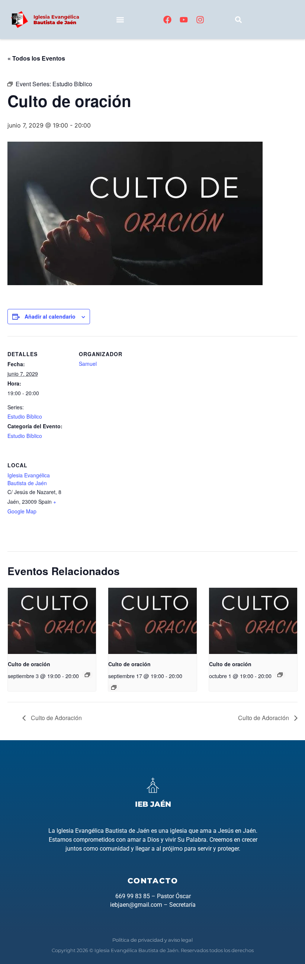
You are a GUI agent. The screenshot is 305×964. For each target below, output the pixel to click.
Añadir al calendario (50, 316)
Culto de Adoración (55, 717)
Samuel (88, 363)
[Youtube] (184, 20)
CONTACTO (153, 880)
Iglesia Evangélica (56, 19)
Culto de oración (29, 664)
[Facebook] (167, 20)
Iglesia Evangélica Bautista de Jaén (28, 479)
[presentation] (52, 621)
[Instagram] (200, 20)
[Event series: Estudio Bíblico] (87, 675)
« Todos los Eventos (36, 58)
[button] (120, 19)
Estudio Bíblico (24, 416)
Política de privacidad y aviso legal (152, 940)
